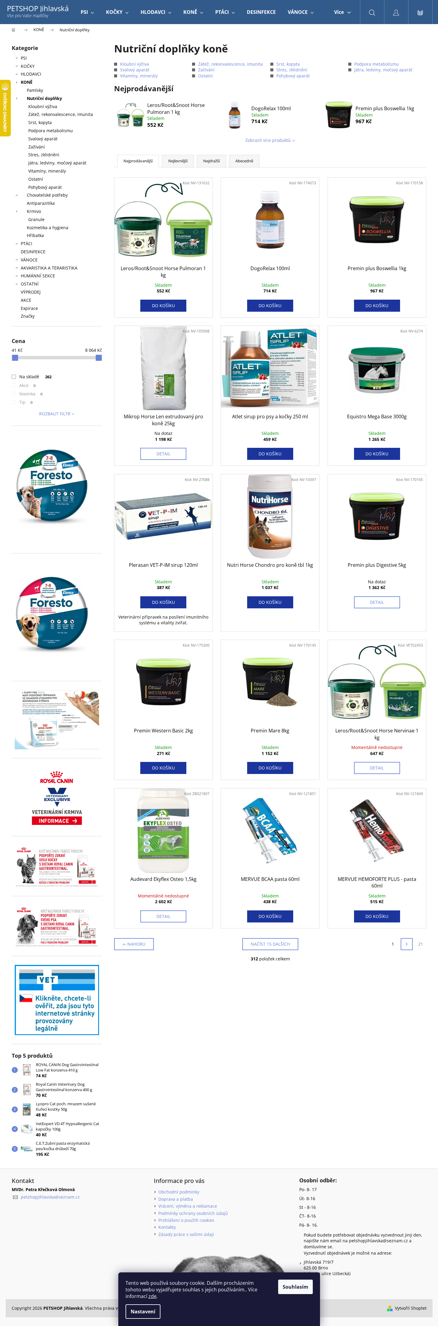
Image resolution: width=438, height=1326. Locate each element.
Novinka (31, 394)
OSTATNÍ (30, 284)
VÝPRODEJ (31, 292)
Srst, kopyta (40, 122)
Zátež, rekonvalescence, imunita (60, 114)
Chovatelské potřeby (47, 195)
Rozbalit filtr (54, 414)
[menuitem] (87, 12)
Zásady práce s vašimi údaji (186, 1234)
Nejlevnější (178, 161)
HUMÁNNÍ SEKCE (38, 276)
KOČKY (28, 66)
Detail (163, 454)
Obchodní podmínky (178, 1192)
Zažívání (36, 147)
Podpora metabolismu (50, 130)
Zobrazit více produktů (268, 140)
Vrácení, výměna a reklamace (187, 1206)
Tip (26, 402)
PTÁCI (26, 243)
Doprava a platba (175, 1199)
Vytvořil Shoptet (411, 1308)
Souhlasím (295, 1287)
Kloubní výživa (42, 106)
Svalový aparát (42, 139)
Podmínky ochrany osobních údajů (193, 1213)
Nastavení (143, 1311)
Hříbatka (35, 235)
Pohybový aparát (45, 187)
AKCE (26, 300)
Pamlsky (35, 90)
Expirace (29, 308)
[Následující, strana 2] (407, 944)
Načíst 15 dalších (270, 944)
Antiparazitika (41, 203)
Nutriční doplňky (44, 98)
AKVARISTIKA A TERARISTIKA (49, 268)
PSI (24, 58)
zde (152, 1296)
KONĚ (27, 82)
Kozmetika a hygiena (47, 227)
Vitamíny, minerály (47, 171)
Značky (28, 316)
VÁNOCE (29, 260)
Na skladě (35, 376)
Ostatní (35, 179)
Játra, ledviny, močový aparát (57, 163)
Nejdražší (211, 161)
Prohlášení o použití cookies (186, 1220)
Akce (27, 385)
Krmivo (34, 211)
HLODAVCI (31, 74)
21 (420, 944)
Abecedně (244, 161)
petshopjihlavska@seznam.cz (50, 1197)
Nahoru (136, 944)
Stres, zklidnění (43, 155)
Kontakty (167, 1227)
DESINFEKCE (33, 251)
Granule (36, 219)
